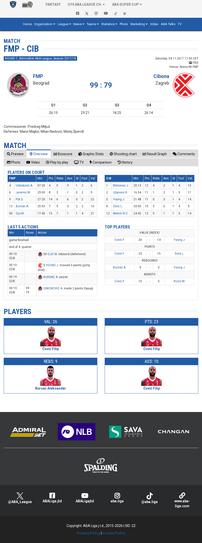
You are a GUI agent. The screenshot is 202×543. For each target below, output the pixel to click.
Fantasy (53, 4)
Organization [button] (43, 24)
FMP (38, 76)
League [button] (63, 24)
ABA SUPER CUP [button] (125, 4)
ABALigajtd (85, 501)
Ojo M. (20, 213)
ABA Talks (168, 24)
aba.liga (117, 501)
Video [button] (154, 24)
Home (27, 24)
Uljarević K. (120, 192)
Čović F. (120, 240)
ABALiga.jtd (52, 501)
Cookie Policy (113, 533)
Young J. (119, 199)
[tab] (15, 154)
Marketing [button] (138, 24)
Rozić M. (179, 281)
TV (180, 24)
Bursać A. (22, 206)
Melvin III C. (120, 213)
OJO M (52, 254)
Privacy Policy (88, 533)
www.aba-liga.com (182, 503)
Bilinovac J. (121, 185)
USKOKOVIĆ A (52, 288)
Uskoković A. (24, 185)
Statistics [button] (108, 24)
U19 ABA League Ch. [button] (85, 4)
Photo (124, 24)
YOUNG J (52, 265)
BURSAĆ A (50, 277)
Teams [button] (91, 24)
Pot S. (19, 199)
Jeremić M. (23, 192)
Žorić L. (118, 206)
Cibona (161, 76)
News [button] (77, 24)
